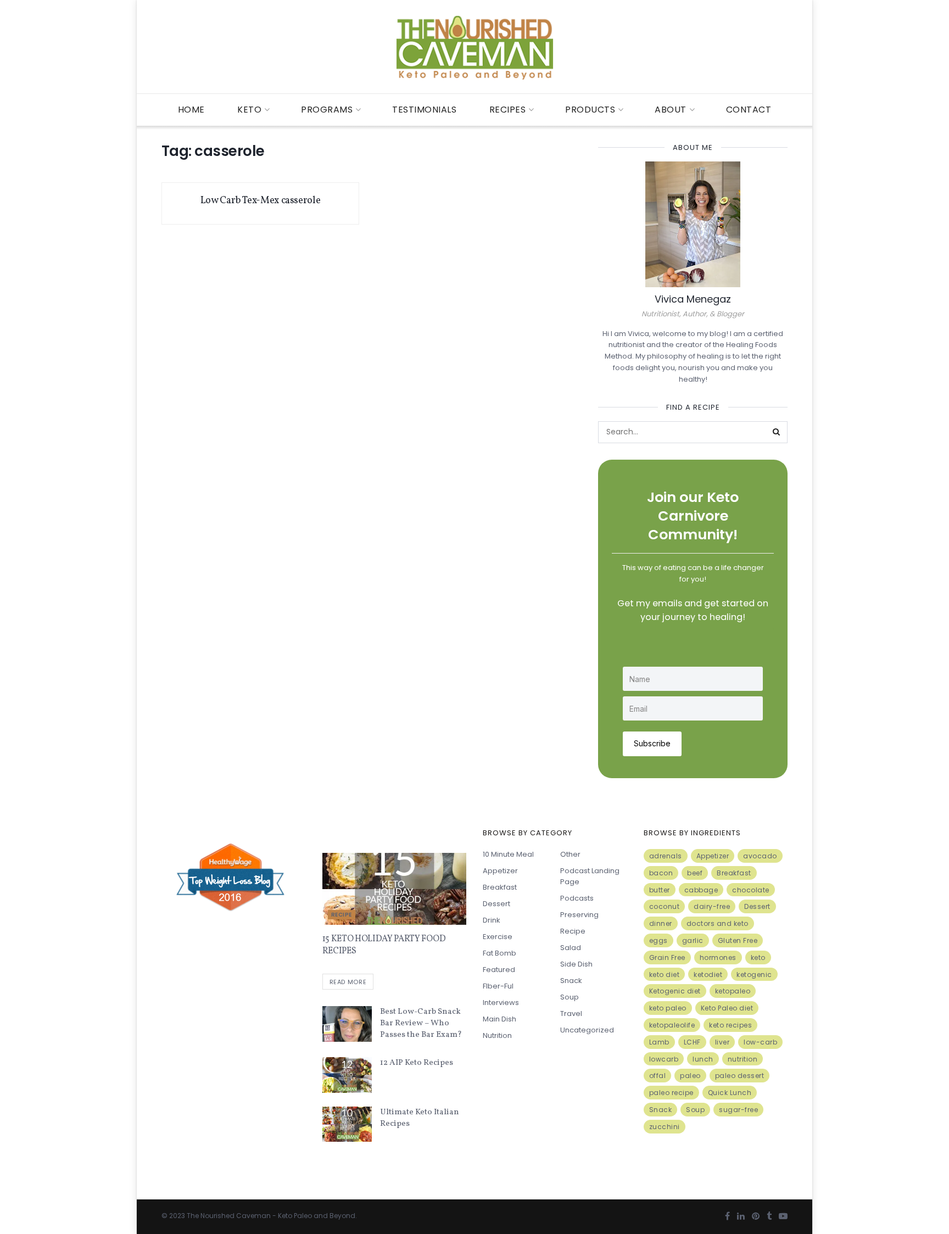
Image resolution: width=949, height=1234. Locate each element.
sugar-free (738, 1109)
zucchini (664, 1126)
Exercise (497, 936)
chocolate (750, 890)
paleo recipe (671, 1092)
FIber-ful (498, 986)
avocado (760, 856)
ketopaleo (733, 991)
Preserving (579, 914)
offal (657, 1075)
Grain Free (667, 957)
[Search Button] (777, 432)
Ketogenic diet (675, 991)
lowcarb (664, 1059)
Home (191, 109)
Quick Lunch (730, 1092)
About (670, 109)
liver (722, 1042)
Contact (749, 109)
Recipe (341, 915)
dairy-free (712, 906)
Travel (571, 1013)
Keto (249, 109)
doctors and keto (717, 923)
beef (694, 873)
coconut (664, 906)
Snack (571, 980)
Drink (491, 920)
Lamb (659, 1042)
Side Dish (576, 964)
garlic (693, 940)
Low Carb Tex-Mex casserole (260, 201)
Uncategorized (587, 1030)
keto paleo (667, 1008)
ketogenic (754, 974)
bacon (661, 873)
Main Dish (499, 1019)
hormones (718, 957)
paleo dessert (739, 1075)
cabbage (701, 890)
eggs (658, 940)
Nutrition (497, 1035)
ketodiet (708, 974)
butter (659, 890)
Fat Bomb (499, 953)
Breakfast (500, 887)
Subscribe (652, 743)
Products (590, 109)
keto (758, 957)
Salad (570, 947)
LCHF (692, 1042)
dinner (660, 923)
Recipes (507, 109)
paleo (690, 1075)
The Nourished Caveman (229, 1215)
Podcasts (577, 898)
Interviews (501, 1002)
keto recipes (730, 1025)
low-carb (760, 1042)
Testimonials (424, 109)
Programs (327, 109)
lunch (703, 1059)
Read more (348, 982)
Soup (569, 997)
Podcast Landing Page (589, 876)
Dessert (496, 903)
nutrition (743, 1059)
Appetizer (500, 871)
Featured (499, 969)
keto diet (664, 974)
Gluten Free (738, 940)
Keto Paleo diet (727, 1008)
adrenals (665, 856)
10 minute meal (508, 854)
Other (570, 854)
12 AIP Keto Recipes (416, 1063)
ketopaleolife (672, 1025)
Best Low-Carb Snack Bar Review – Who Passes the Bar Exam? (421, 1023)
